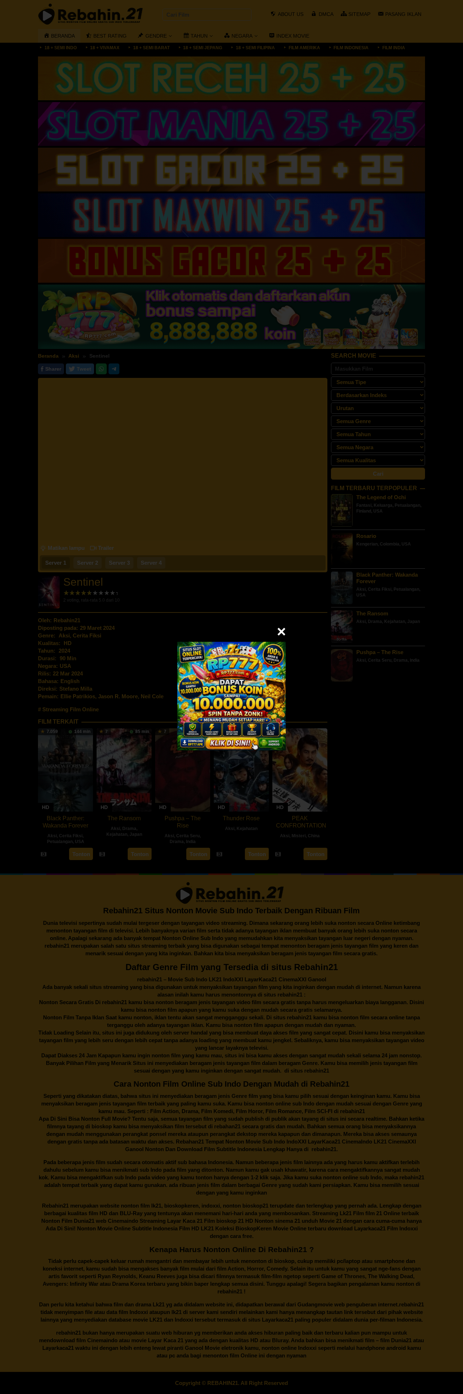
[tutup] (281, 631)
